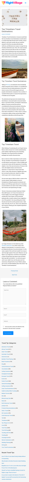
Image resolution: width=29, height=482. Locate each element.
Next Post (14, 274)
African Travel (5, 349)
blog (3, 364)
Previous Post (14, 270)
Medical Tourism (6, 393)
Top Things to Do (6, 422)
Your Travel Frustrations (7, 447)
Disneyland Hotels (6, 373)
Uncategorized (5, 437)
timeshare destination (7, 245)
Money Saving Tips (6, 398)
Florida (8, 84)
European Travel (5, 376)
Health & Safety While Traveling (9, 391)
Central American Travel (7, 366)
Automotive (4, 356)
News (3, 400)
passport (4, 405)
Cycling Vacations (6, 371)
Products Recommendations (8, 408)
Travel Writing (5, 430)
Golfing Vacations (6, 386)
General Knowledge (6, 383)
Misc (3, 395)
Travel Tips (4, 427)
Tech (3, 418)
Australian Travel (6, 354)
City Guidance (5, 368)
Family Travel (5, 381)
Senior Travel (5, 410)
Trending (4, 435)
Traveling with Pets (6, 432)
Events (3, 378)
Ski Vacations (5, 413)
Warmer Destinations (7, 440)
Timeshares (4, 420)
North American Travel (7, 403)
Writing (3, 445)
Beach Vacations (6, 361)
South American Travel (7, 415)
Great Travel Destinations (8, 388)
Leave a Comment (6, 34)
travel (3, 425)
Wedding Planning (6, 442)
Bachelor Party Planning (7, 359)
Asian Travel (4, 351)
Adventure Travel (6, 346)
